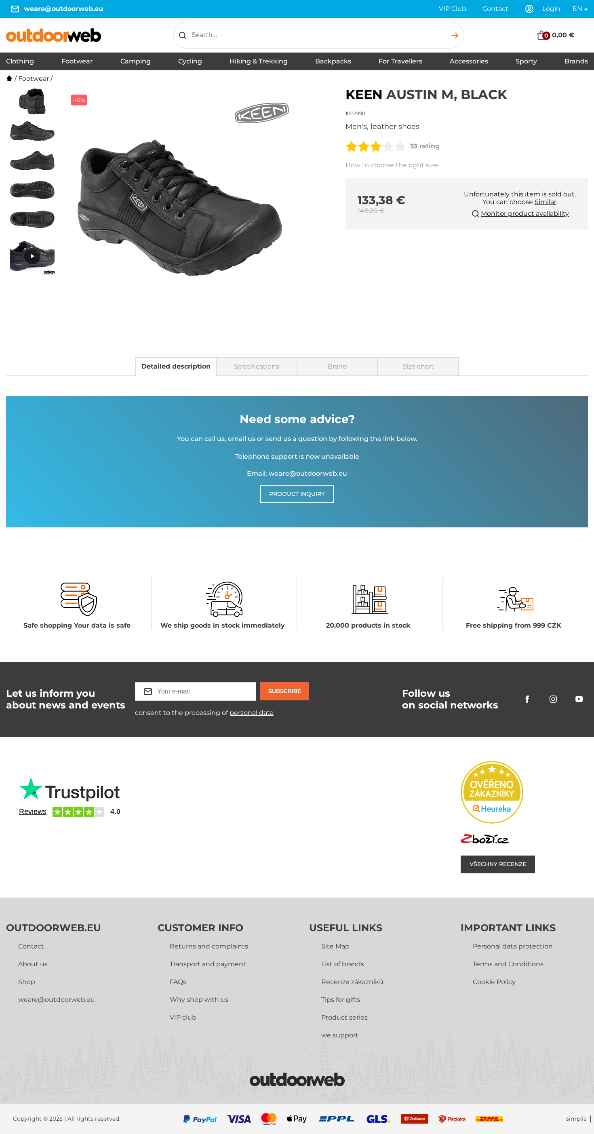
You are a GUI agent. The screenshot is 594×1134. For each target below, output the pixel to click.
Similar (545, 202)
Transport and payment (208, 964)
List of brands (342, 964)
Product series (344, 1017)
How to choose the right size (391, 165)
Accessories (469, 61)
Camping (135, 61)
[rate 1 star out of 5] (351, 146)
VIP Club (452, 9)
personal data (252, 713)
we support (339, 1035)
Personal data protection (513, 946)
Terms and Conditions (508, 964)
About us (33, 964)
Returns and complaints (209, 946)
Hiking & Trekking (259, 61)
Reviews (32, 811)
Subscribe (284, 691)
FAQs (178, 982)
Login (551, 9)
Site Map (335, 946)
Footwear (77, 61)
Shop (26, 982)
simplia (576, 1118)
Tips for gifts (340, 999)
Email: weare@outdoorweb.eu (297, 473)
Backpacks (333, 61)
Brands (576, 61)
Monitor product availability (525, 213)
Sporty (526, 61)
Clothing (20, 61)
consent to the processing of (204, 713)
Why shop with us (199, 999)
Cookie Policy (494, 982)
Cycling (190, 61)
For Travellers (400, 61)
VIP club (183, 1017)
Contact (495, 9)
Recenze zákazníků (352, 982)
